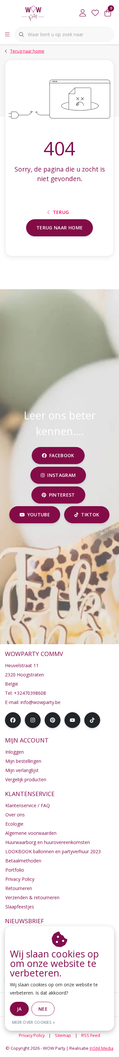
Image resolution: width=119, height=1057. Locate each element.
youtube (38, 514)
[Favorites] (95, 13)
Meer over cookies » (33, 1022)
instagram (61, 475)
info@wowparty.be (40, 702)
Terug (61, 212)
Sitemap (63, 1035)
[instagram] (33, 720)
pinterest (62, 495)
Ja (19, 1009)
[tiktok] (92, 720)
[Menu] (7, 34)
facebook (61, 455)
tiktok (90, 514)
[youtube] (72, 720)
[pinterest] (52, 720)
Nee (43, 1009)
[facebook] (13, 720)
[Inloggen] (82, 13)
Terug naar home (59, 227)
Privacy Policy (32, 1035)
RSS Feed (90, 1035)
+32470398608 (30, 693)
